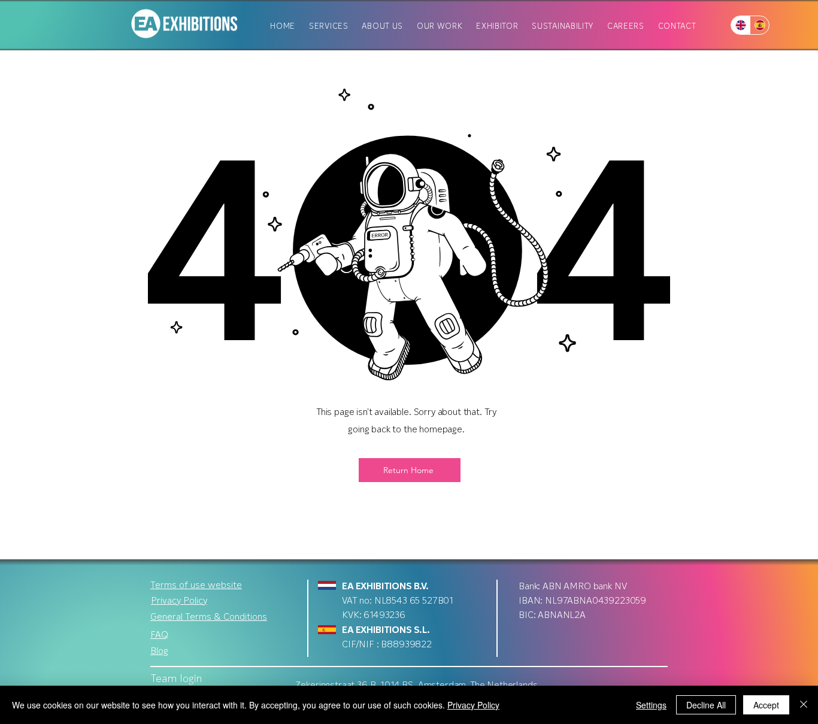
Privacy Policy (473, 705)
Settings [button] (651, 705)
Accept (766, 705)
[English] (740, 25)
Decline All (706, 705)
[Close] (803, 704)
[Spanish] (759, 25)
